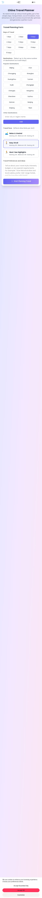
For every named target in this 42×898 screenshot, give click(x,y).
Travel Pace (18, 128)
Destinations (20, 59)
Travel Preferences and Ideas (14, 161)
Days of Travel (8, 32)
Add (21, 122)
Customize (21, 895)
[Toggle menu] (18, 2)
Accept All (21, 890)
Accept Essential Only (21, 886)
